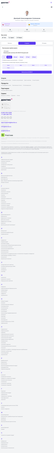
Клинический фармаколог (7, 248)
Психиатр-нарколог (6, 344)
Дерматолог (4, 216)
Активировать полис (6, 85)
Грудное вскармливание (7, 208)
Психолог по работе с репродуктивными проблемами (14, 349)
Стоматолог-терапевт (6, 385)
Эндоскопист (4, 444)
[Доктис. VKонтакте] (11, 117)
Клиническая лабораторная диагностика (11, 245)
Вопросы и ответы (5, 95)
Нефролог (3, 293)
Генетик (3, 195)
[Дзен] (2, 117)
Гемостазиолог (4, 193)
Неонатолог (4, 291)
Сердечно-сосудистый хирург (8, 378)
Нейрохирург (4, 290)
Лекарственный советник (7, 264)
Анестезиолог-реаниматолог (8, 168)
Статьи (18, 95)
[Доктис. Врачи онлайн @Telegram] (5, 117)
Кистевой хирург (5, 243)
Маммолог (3, 277)
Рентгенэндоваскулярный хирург (9, 365)
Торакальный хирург (6, 392)
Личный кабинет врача (6, 90)
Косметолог (4, 257)
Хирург (3, 429)
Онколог (3, 302)
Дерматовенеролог (5, 214)
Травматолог (4, 394)
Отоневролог (4, 319)
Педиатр (3, 332)
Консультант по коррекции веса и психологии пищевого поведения (17, 253)
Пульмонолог (4, 354)
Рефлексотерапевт (5, 369)
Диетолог (3, 223)
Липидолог (4, 269)
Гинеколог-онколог (5, 203)
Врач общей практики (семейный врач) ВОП (12, 180)
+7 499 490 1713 (6, 114)
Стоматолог (4, 381)
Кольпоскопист (5, 252)
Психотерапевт (4, 352)
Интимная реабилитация (7, 232)
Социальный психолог (6, 380)
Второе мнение (5, 182)
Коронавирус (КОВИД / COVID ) (8, 255)
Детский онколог (5, 219)
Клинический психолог (6, 246)
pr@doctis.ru (5, 131)
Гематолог (3, 190)
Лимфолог (3, 268)
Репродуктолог (4, 367)
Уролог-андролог (5, 408)
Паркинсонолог (5, 330)
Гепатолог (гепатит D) (6, 198)
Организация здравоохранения (9, 313)
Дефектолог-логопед (6, 221)
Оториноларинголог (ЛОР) (7, 321)
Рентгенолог (4, 364)
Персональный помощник (7, 336)
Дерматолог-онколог (6, 218)
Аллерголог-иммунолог (7, 164)
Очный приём (35, 80)
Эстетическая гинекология (7, 447)
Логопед (3, 271)
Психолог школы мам (6, 351)
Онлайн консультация (17, 80)
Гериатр (3, 200)
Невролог (3, 286)
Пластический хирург (6, 337)
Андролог (3, 166)
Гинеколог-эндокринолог (7, 207)
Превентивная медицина (7, 339)
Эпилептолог (4, 446)
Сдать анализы (27, 80)
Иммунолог (4, 230)
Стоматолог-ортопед (6, 383)
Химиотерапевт (5, 427)
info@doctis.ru (6, 126)
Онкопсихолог (4, 308)
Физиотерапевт (5, 414)
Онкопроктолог (5, 306)
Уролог (3, 407)
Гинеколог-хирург (5, 205)
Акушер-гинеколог (5, 161)
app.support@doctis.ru (9, 122)
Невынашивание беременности (9, 288)
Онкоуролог (4, 309)
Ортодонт (3, 314)
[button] (27, 52)
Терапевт (3, 391)
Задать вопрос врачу (6, 80)
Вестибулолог (4, 179)
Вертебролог (4, 177)
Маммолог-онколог (5, 279)
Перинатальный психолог (7, 334)
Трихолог (3, 399)
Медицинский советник (7, 280)
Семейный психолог (6, 376)
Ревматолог (4, 362)
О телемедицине (27, 85)
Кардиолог (3, 240)
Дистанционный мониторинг (8, 224)
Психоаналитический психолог (8, 346)
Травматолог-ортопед (6, 396)
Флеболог (3, 418)
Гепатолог (3, 196)
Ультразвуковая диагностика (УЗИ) (9, 405)
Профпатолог (4, 341)
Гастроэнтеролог (5, 188)
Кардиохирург (4, 241)
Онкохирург (4, 311)
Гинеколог (3, 202)
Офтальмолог (4, 323)
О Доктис (13, 95)
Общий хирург (4, 301)
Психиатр (3, 342)
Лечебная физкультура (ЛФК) (8, 266)
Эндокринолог (4, 442)
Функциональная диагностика (8, 421)
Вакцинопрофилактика (6, 175)
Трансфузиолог (5, 397)
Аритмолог (3, 169)
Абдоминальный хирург (7, 159)
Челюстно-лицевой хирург (7, 435)
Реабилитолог (4, 360)
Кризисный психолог (6, 258)
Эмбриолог (4, 441)
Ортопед (3, 316)
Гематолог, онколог (5, 191)
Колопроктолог (5, 250)
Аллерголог (4, 163)
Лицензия (3, 141)
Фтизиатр (3, 419)
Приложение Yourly (17, 85)
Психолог (3, 347)
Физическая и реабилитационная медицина (12, 416)
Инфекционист (4, 234)
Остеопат (3, 318)
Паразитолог (4, 329)
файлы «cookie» (29, 146)
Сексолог (3, 375)
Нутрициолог (4, 295)
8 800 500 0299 (6, 113)
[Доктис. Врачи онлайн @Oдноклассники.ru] (8, 117)
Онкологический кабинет (7, 304)
